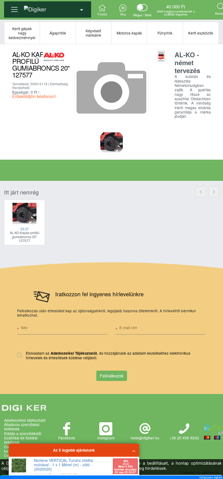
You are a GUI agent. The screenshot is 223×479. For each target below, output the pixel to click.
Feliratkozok (111, 376)
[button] (47, 7)
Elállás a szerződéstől (22, 433)
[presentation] (201, 192)
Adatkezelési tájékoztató (25, 420)
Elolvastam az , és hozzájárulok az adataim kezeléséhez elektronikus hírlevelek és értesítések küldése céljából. (108, 355)
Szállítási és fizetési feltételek (21, 440)
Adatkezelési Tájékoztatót (74, 353)
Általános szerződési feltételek (21, 426)
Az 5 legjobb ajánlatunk (74, 450)
